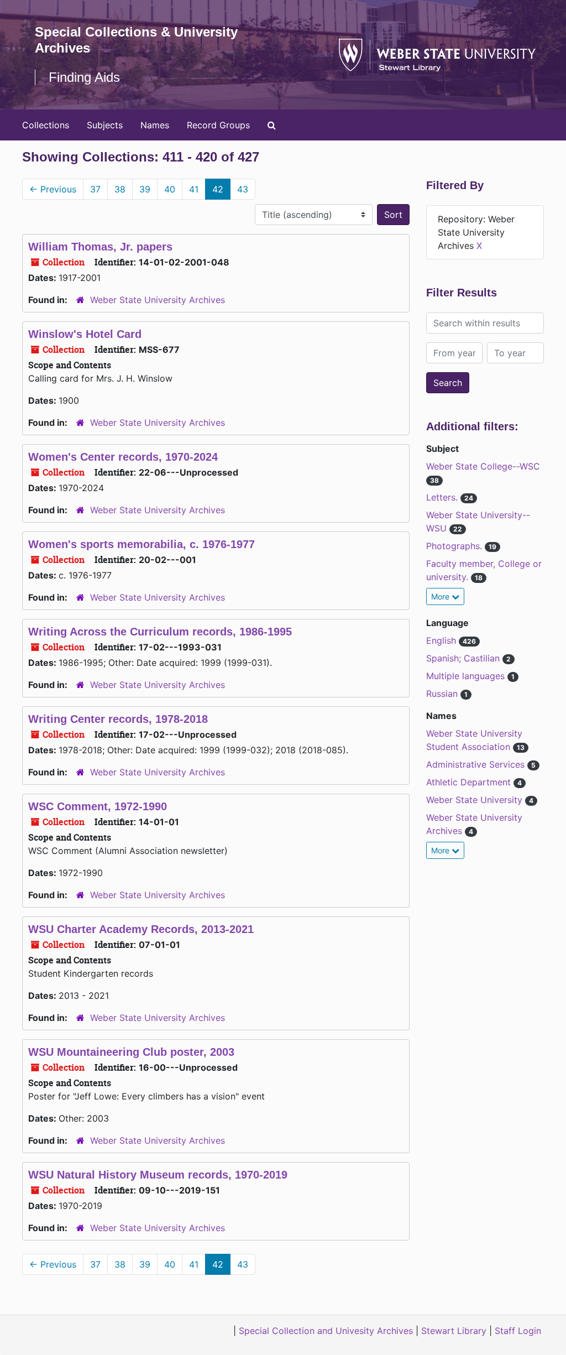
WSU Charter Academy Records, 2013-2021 (141, 929)
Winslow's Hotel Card (85, 334)
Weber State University (475, 799)
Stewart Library (453, 1330)
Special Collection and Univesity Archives (326, 1330)
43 (242, 189)
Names (154, 125)
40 (169, 189)
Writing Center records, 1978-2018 (118, 719)
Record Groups (218, 125)
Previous (52, 189)
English (442, 640)
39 (144, 189)
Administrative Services (476, 764)
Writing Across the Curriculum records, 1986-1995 (160, 632)
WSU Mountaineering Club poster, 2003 (131, 1052)
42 (217, 189)
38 (119, 189)
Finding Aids (84, 77)
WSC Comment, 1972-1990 (97, 806)
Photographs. (455, 545)
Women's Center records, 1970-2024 (123, 457)
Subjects (105, 125)
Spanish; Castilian (464, 658)
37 (95, 189)
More (441, 596)
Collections (45, 125)
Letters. (443, 497)
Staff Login (518, 1330)
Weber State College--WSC (483, 466)
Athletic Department (469, 782)
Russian (443, 693)
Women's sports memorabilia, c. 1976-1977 (141, 544)
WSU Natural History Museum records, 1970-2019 (157, 1175)
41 (193, 189)
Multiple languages (466, 675)
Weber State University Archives (157, 299)
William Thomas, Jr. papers (100, 247)
